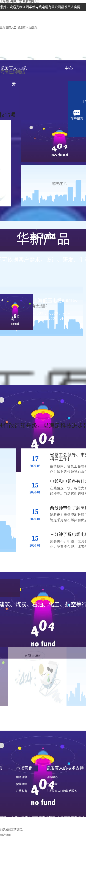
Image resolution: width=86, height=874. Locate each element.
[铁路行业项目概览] (37, 676)
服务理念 (21, 777)
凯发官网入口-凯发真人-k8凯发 (19, 27)
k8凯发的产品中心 (68, 55)
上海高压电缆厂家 (42, 818)
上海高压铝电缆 (69, 818)
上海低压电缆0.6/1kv (55, 300)
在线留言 (21, 791)
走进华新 (41, 52)
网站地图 (5, 835)
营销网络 (21, 784)
